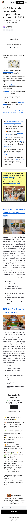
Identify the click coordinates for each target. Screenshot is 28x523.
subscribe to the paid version (11, 177)
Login (12, 2)
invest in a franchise (8, 72)
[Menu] (26, 2)
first (17, 159)
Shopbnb (21, 141)
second (22, 159)
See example (7, 146)
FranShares (12, 85)
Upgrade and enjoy (14, 183)
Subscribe (20, 2)
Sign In (13, 412)
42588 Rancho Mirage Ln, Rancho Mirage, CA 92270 (14, 212)
